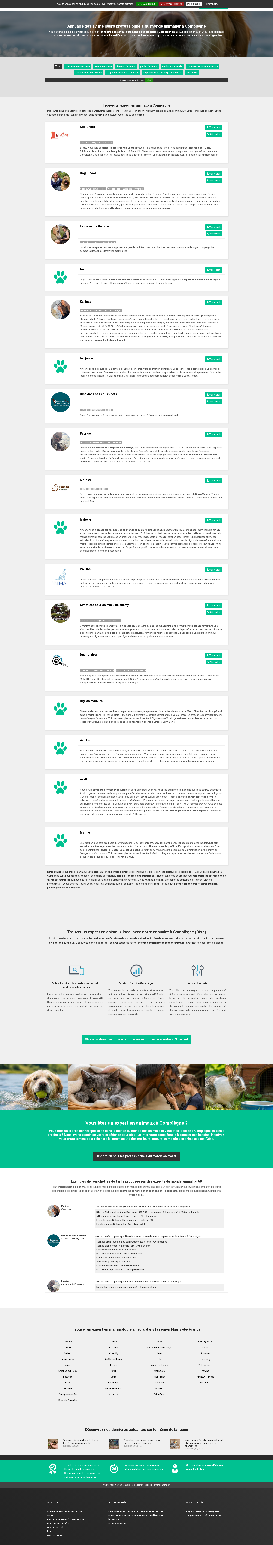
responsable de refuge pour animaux (162, 72)
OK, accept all (148, 4)
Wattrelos (205, 1382)
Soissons (205, 1353)
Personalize (194, 4)
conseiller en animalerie (78, 66)
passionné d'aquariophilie (89, 72)
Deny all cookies (172, 4)
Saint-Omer (159, 1394)
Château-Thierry (113, 1359)
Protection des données (58, 1523)
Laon (159, 1341)
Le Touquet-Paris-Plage (159, 1347)
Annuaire (51, 1511)
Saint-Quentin (205, 1341)
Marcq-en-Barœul (159, 1365)
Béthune (68, 1388)
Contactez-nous (54, 1535)
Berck (68, 1382)
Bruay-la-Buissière (67, 1400)
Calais (114, 1341)
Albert (68, 1347)
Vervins (205, 1371)
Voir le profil (215, 127)
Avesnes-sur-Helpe (68, 1371)
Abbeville (67, 1341)
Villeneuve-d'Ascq (205, 1377)
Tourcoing (205, 1359)
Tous (58, 66)
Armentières (67, 1359)
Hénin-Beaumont (113, 1388)
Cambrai (113, 1347)
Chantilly (113, 1353)
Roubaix (159, 1388)
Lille (159, 1359)
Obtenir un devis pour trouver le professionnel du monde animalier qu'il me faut (136, 1039)
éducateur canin (103, 66)
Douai (113, 1377)
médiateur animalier (172, 66)
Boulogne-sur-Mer (68, 1394)
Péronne (159, 1382)
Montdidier (159, 1377)
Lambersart (114, 1394)
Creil (113, 1371)
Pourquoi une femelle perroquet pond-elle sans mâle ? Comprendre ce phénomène (204, 1443)
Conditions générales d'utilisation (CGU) (65, 1519)
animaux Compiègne (117, 1523)
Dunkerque (113, 1382)
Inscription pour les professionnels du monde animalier (136, 1156)
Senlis (205, 1347)
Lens (159, 1353)
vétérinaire (191, 72)
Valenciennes (205, 1365)
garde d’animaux (148, 66)
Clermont (113, 1365)
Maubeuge (159, 1371)
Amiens (68, 1353)
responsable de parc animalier (122, 72)
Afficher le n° (215, 134)
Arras (68, 1365)
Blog (49, 1531)
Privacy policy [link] (211, 4)
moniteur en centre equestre (203, 66)
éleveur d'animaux (126, 66)
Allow (149, 80)
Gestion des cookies (56, 1527)
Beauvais (68, 1377)
